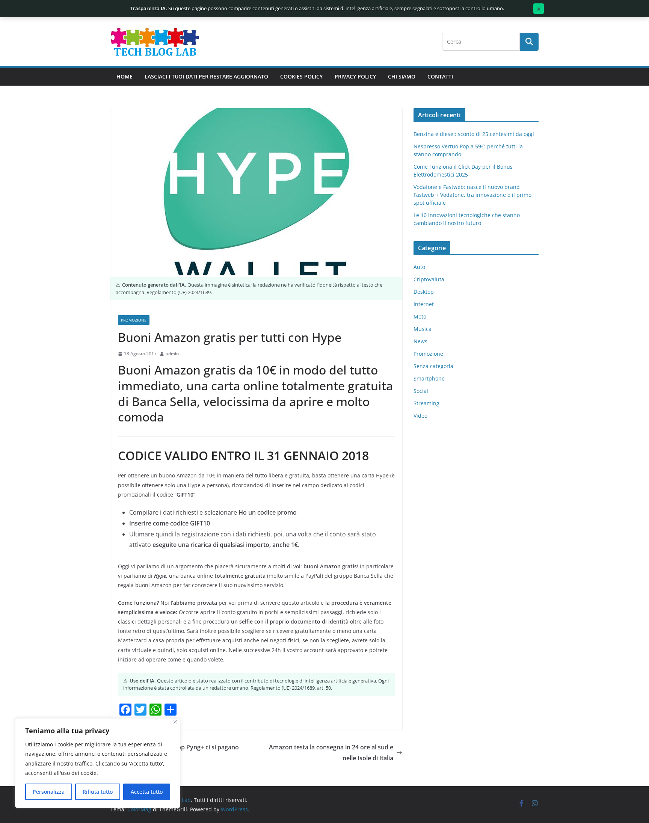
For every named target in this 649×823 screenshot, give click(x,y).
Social (421, 390)
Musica (423, 328)
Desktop (424, 291)
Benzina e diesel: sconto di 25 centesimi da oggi (474, 133)
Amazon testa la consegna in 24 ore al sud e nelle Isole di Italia (331, 752)
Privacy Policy (355, 76)
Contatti (440, 76)
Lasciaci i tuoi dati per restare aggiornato (206, 76)
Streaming (426, 403)
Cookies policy (301, 76)
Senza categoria (433, 366)
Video (420, 415)
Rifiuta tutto (98, 791)
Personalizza (49, 791)
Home (124, 76)
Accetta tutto (147, 791)
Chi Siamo (401, 76)
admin (172, 353)
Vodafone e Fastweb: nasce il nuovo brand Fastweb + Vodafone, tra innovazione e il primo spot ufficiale (472, 194)
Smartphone (429, 378)
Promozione (133, 320)
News (420, 341)
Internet (424, 304)
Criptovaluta (429, 279)
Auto (419, 266)
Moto (420, 316)
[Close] (175, 721)
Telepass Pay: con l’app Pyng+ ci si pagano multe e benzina (179, 752)
